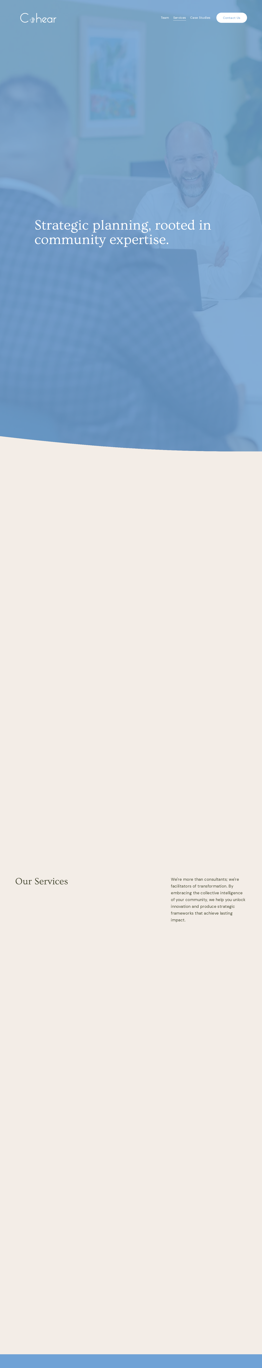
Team (165, 18)
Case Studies (200, 18)
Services (179, 18)
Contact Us (231, 18)
